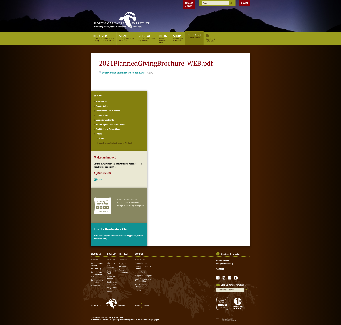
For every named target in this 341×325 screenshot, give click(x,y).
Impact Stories (102, 115)
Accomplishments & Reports (108, 110)
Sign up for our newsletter (233, 285)
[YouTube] (236, 278)
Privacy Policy (119, 317)
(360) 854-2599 (222, 260)
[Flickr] (229, 278)
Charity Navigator (135, 205)
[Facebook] (218, 278)
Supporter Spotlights (105, 119)
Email (99, 179)
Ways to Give (101, 101)
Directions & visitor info (230, 253)
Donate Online (102, 106)
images (99, 133)
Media (146, 305)
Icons (101, 138)
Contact (220, 269)
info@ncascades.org (224, 263)
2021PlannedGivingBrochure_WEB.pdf (123, 72)
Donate (244, 3)
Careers (137, 305)
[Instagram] (223, 278)
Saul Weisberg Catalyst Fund (108, 129)
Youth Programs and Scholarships (110, 124)
